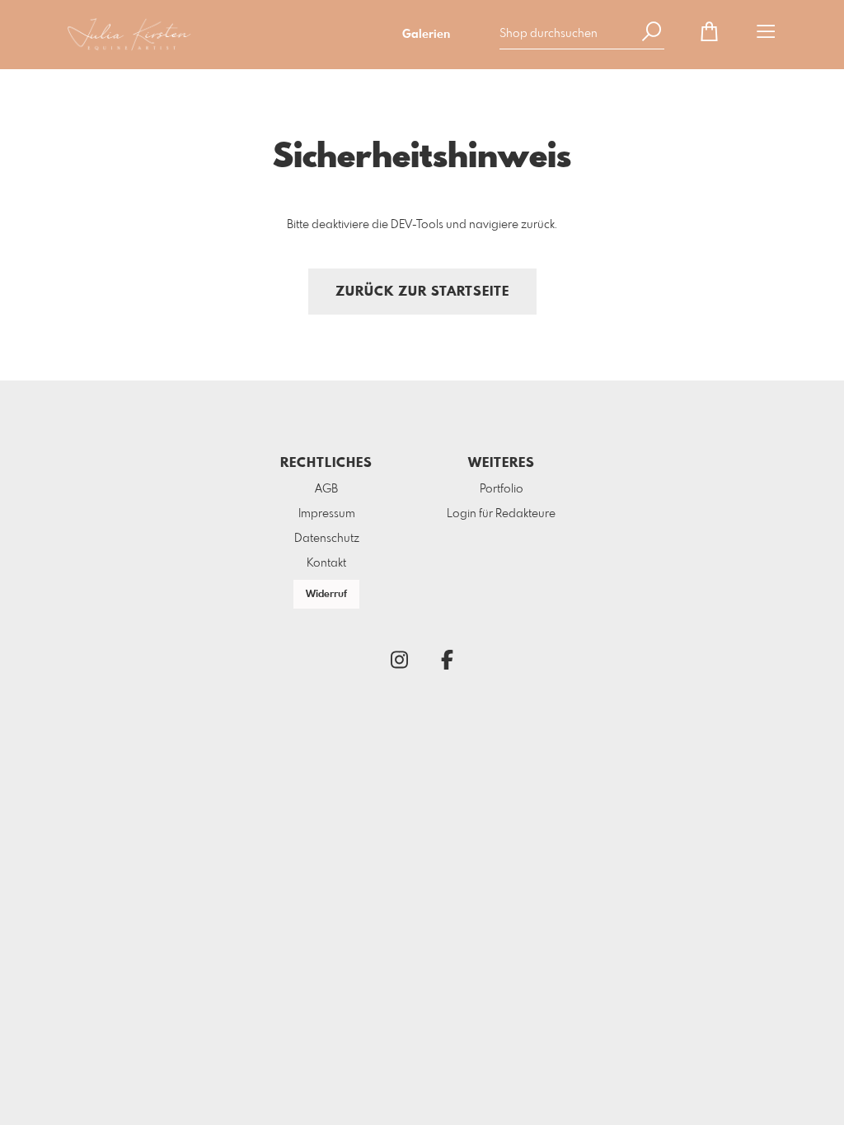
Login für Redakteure (501, 514)
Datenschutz (326, 538)
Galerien (426, 34)
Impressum (326, 514)
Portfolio (501, 489)
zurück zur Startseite (422, 292)
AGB (326, 489)
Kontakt (326, 563)
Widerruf (326, 595)
